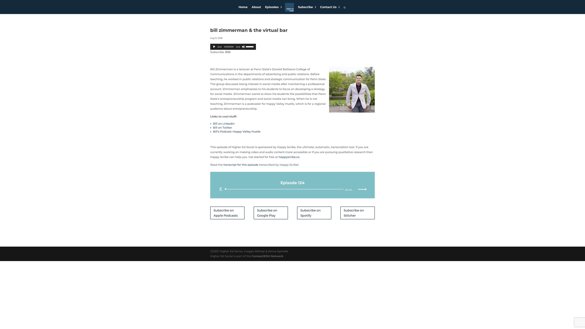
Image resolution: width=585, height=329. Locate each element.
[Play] (214, 46)
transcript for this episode (240, 164)
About (256, 7)
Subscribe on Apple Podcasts (226, 213)
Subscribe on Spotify (310, 213)
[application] (233, 47)
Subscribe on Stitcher (354, 213)
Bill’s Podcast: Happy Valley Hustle (237, 131)
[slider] (250, 46)
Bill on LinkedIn (224, 123)
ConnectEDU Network (267, 256)
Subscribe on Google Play (267, 213)
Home (243, 7)
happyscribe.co (289, 157)
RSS (227, 52)
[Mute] (243, 46)
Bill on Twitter (222, 127)
